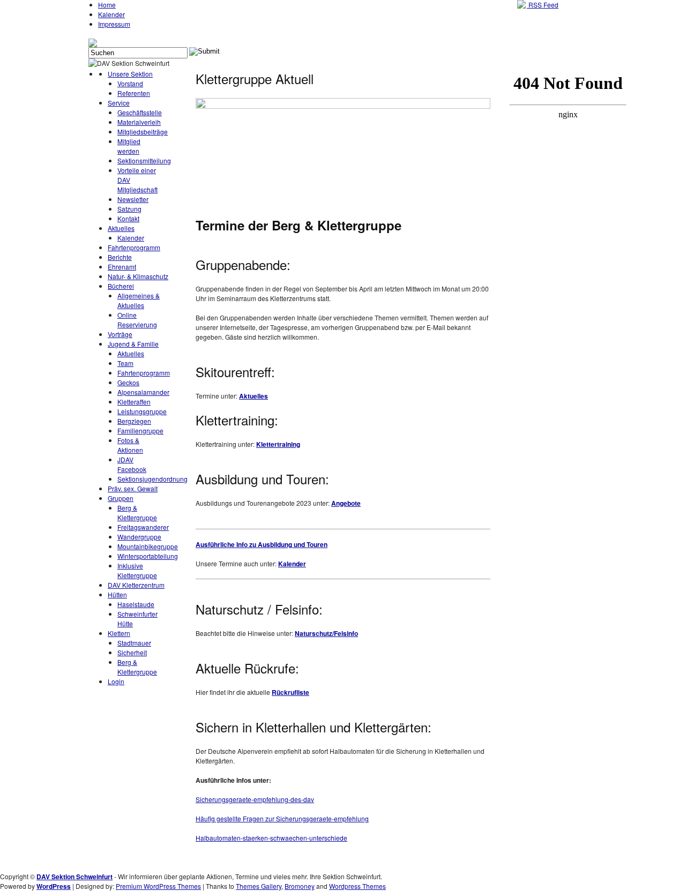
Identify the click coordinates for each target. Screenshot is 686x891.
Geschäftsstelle (139, 112)
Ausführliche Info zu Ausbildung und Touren (261, 544)
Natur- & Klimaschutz (138, 276)
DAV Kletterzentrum (136, 584)
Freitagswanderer (143, 526)
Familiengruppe (140, 430)
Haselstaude (135, 604)
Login (116, 681)
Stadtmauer (134, 642)
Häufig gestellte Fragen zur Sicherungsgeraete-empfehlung (282, 818)
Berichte (120, 256)
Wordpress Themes (357, 885)
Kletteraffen (134, 401)
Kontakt (128, 218)
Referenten (133, 93)
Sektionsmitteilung (144, 160)
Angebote (346, 503)
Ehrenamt (122, 266)
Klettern (119, 633)
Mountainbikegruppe (147, 546)
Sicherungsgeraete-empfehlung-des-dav (255, 799)
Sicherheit (132, 652)
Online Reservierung (137, 319)
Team (125, 363)
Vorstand (130, 83)
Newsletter (132, 199)
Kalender (111, 14)
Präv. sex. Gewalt (133, 488)
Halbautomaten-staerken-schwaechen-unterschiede (271, 837)
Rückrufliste (290, 692)
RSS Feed (542, 4)
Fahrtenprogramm (134, 247)
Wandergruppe (139, 536)
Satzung (129, 208)
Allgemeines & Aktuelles (138, 300)
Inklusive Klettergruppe (137, 570)
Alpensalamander (143, 391)
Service (119, 102)
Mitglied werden (128, 146)
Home (107, 4)
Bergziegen (134, 420)
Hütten (117, 594)
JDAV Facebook (131, 464)
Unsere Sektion (130, 73)
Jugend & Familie (133, 343)
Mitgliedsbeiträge (142, 131)
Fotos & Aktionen (130, 445)
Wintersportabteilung (147, 555)
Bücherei (121, 285)
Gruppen (120, 498)
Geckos (128, 382)
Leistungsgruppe (142, 411)
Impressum (114, 23)
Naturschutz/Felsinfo (326, 633)
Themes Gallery (258, 885)
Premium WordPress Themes (158, 885)
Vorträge (120, 334)
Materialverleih (139, 121)
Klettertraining (278, 444)
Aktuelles (121, 228)
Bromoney (300, 885)
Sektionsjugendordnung (152, 478)
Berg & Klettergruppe (137, 512)
